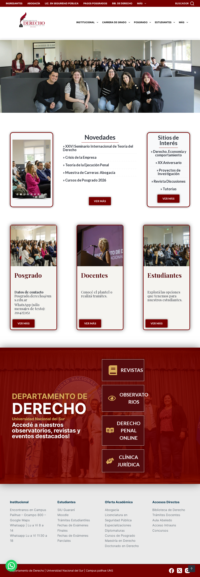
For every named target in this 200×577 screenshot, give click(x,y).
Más (140, 3)
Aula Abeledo (162, 520)
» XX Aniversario (168, 162)
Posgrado (140, 22)
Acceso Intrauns (164, 525)
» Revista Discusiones (168, 181)
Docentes (94, 275)
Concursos (160, 530)
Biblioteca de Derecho (168, 510)
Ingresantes (14, 3)
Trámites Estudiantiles (73, 520)
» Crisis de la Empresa (79, 157)
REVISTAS (132, 370)
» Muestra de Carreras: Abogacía (89, 172)
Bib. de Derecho (122, 3)
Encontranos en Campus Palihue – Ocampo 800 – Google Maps (28, 515)
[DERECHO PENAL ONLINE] (110, 430)
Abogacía (33, 3)
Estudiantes (163, 22)
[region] (31, 170)
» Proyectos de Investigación (168, 172)
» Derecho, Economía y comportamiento (168, 153)
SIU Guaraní (66, 510)
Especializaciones (118, 525)
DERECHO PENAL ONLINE (128, 430)
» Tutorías (168, 189)
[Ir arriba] (191, 568)
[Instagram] (187, 570)
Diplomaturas (115, 530)
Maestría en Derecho (120, 541)
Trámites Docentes (166, 515)
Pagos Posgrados (95, 3)
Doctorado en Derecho (122, 546)
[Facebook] (171, 570)
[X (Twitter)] (179, 570)
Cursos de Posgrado (120, 535)
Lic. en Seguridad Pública (62, 3)
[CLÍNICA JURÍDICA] (110, 461)
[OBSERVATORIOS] (112, 398)
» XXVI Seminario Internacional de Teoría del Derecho (98, 148)
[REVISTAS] (113, 370)
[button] (18, 169)
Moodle (63, 515)
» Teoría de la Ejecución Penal (86, 165)
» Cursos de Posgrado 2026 (84, 180)
